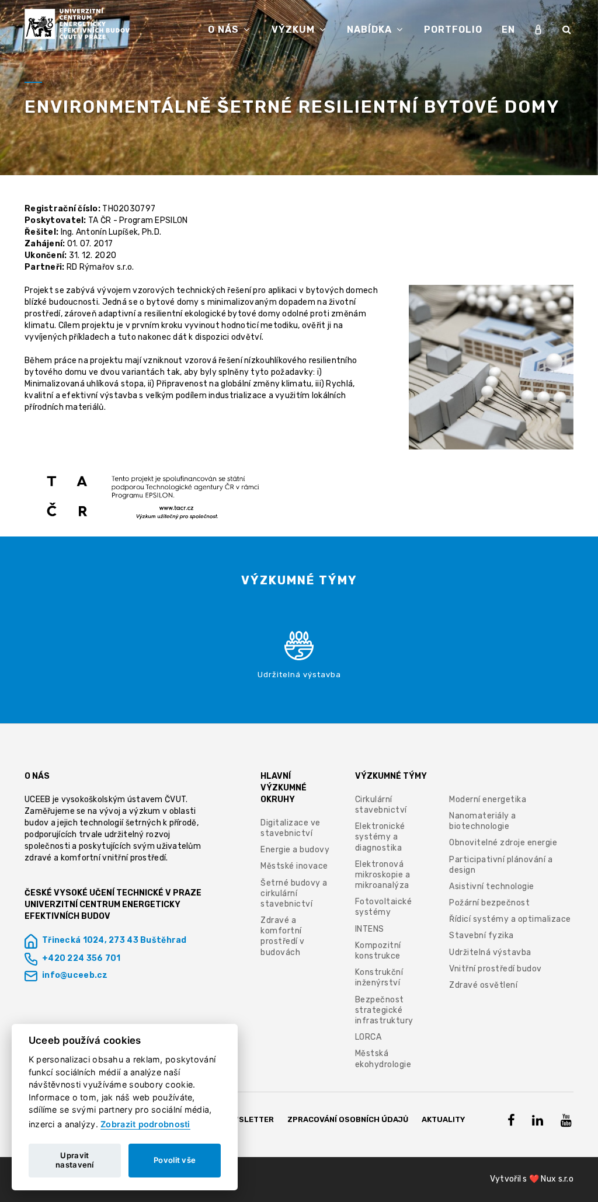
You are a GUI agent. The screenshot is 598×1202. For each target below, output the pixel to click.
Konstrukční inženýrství (379, 977)
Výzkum (295, 29)
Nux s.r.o (557, 1179)
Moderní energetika (487, 799)
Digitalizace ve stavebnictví (290, 828)
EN (508, 29)
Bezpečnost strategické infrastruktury (384, 1010)
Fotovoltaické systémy (383, 907)
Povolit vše (175, 1160)
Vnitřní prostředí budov (495, 969)
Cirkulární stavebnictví (381, 805)
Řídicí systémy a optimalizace (510, 919)
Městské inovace (294, 866)
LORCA (368, 1037)
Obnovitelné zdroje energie (503, 843)
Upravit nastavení (74, 1160)
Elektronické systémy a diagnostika (380, 836)
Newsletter (248, 1119)
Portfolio (453, 29)
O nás (225, 29)
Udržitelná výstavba (490, 952)
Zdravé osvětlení (483, 985)
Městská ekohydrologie (383, 1058)
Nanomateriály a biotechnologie (482, 821)
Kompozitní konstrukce (378, 950)
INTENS (369, 929)
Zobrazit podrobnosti (145, 1124)
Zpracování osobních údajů (347, 1119)
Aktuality (443, 1119)
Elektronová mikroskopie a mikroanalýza (383, 874)
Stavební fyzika (481, 935)
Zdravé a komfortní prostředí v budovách (282, 936)
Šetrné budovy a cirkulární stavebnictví (294, 893)
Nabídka (371, 29)
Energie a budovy (294, 850)
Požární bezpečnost (489, 903)
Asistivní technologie (491, 886)
